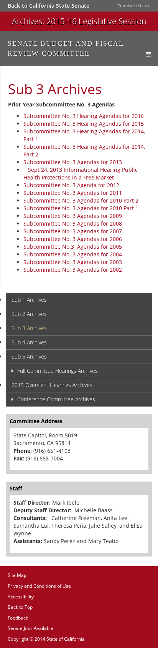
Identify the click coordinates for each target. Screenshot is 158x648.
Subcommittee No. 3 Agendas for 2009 (72, 215)
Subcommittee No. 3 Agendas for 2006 (72, 239)
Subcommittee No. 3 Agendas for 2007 (72, 231)
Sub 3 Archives (29, 328)
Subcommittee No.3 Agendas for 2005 (72, 246)
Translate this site (134, 5)
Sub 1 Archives (29, 299)
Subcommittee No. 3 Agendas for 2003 (72, 262)
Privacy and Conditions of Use (39, 586)
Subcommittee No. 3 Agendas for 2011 (72, 192)
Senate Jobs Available (30, 628)
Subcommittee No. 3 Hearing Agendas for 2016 (83, 116)
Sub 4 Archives (29, 342)
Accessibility (21, 596)
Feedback (18, 618)
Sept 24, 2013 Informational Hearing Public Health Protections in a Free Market (80, 173)
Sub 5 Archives (29, 356)
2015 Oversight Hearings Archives (52, 385)
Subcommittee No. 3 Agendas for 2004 (72, 254)
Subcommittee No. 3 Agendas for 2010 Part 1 (80, 208)
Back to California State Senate (48, 5)
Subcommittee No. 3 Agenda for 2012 (71, 185)
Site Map (17, 575)
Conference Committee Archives (56, 399)
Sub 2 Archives (29, 313)
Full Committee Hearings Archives (57, 370)
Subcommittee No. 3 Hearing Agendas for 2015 (83, 123)
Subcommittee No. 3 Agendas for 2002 (72, 269)
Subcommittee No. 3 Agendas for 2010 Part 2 (80, 200)
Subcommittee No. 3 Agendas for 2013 (72, 162)
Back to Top (20, 607)
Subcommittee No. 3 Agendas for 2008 (73, 223)
